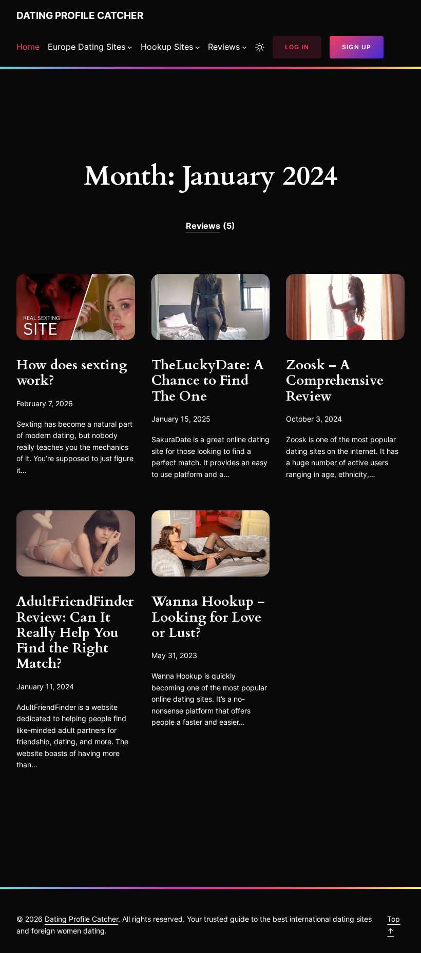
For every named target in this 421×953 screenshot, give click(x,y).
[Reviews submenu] (244, 47)
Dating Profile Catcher (79, 16)
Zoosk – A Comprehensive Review (335, 381)
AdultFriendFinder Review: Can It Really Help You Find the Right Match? (74, 632)
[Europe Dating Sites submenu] (129, 47)
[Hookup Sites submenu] (197, 47)
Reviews (210, 226)
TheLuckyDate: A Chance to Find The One (207, 381)
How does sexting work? (71, 373)
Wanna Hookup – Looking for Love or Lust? (208, 617)
